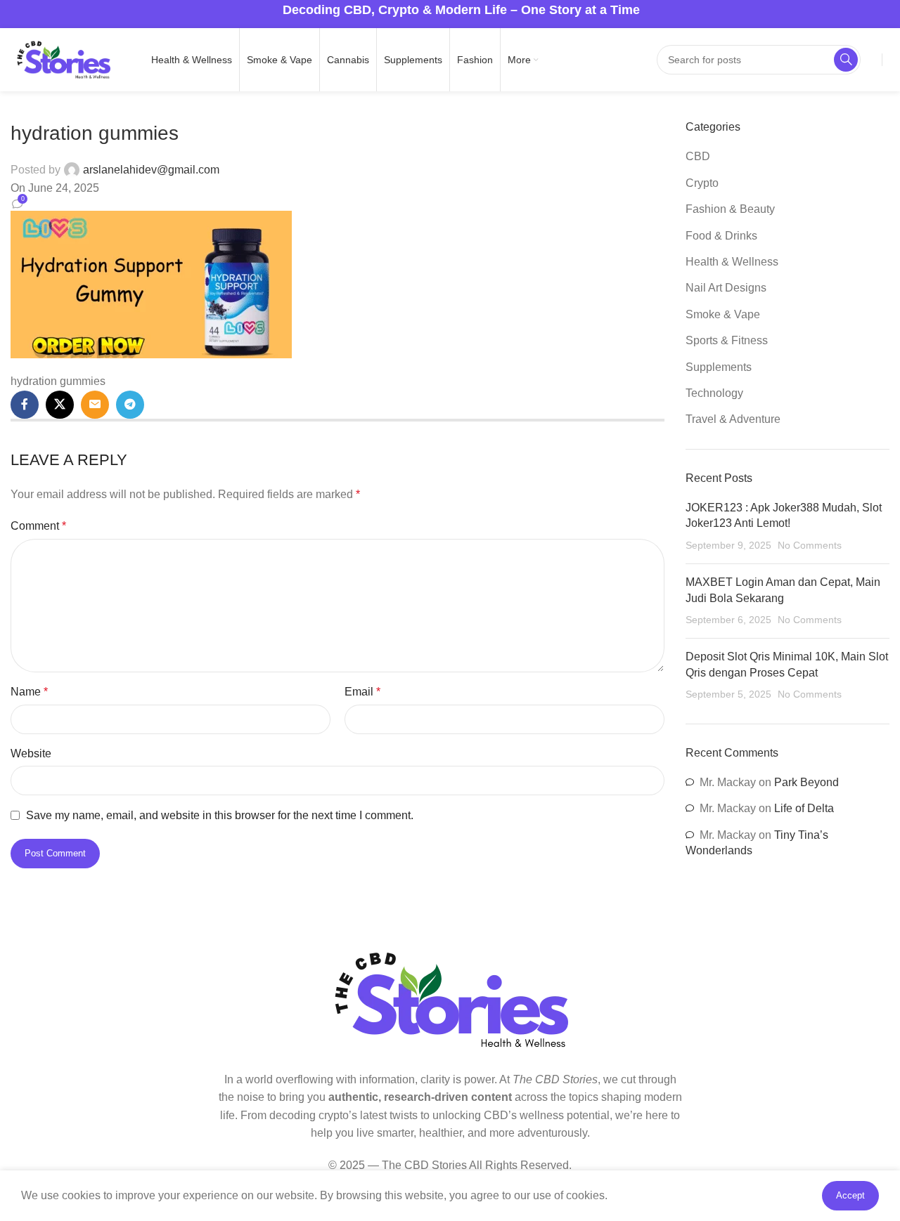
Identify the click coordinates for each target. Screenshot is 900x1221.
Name (29, 692)
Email (362, 692)
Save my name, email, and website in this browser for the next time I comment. (219, 815)
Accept (850, 1195)
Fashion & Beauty (730, 209)
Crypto (702, 183)
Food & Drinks (721, 236)
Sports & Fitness (727, 340)
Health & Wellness (732, 262)
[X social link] (60, 405)
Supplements (719, 367)
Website (31, 753)
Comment (38, 526)
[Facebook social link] (25, 405)
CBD (698, 156)
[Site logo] (63, 59)
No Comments (810, 545)
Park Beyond (806, 782)
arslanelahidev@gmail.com (151, 170)
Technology (714, 393)
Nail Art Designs (726, 288)
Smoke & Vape (723, 314)
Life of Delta (804, 808)
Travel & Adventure (733, 419)
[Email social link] (95, 405)
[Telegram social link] (130, 405)
